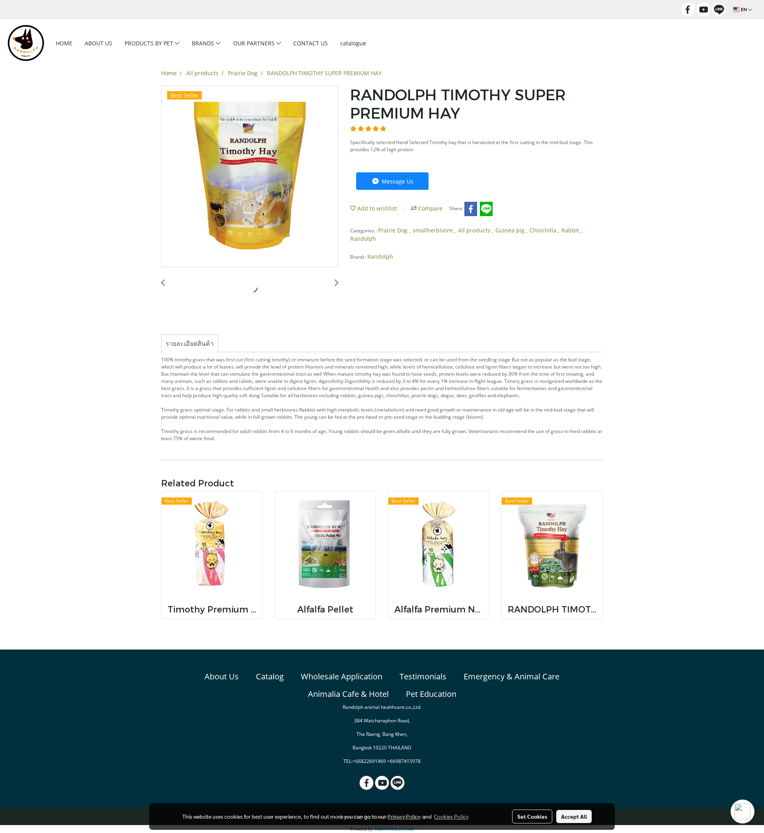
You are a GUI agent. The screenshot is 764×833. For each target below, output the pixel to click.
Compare (429, 208)
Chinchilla (544, 230)
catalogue (353, 43)
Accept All (574, 816)
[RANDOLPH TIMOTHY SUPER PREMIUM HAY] (250, 177)
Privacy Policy (404, 816)
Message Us (396, 181)
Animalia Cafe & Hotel (348, 694)
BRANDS (204, 43)
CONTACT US (310, 43)
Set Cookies (532, 816)
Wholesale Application (341, 676)
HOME (64, 43)
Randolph (363, 238)
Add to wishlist (376, 208)
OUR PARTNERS (254, 43)
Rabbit (571, 230)
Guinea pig (510, 230)
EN (744, 9)
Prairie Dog (393, 230)
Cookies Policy (451, 816)
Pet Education (431, 694)
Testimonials (423, 676)
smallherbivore (433, 230)
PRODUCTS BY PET (150, 43)
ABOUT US (98, 43)
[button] (385, 43)
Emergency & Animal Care (511, 676)
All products (475, 230)
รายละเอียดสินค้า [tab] (190, 343)
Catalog (270, 676)
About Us (222, 676)
